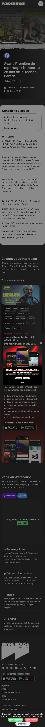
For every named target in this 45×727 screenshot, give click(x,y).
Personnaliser (23, 723)
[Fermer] (41, 343)
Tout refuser (31, 719)
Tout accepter (15, 719)
